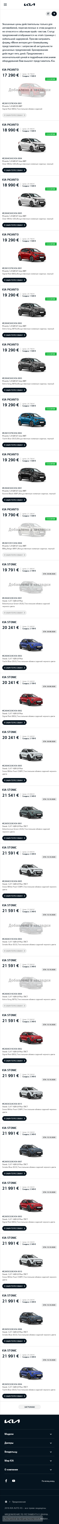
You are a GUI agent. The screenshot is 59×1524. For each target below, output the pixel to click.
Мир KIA (9, 1460)
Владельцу (11, 1451)
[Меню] (5, 5)
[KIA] (29, 4)
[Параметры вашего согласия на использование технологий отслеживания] (22, 1519)
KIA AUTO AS (6, 1501)
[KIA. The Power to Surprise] (12, 1421)
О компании (11, 1469)
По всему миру (48, 1481)
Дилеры (9, 1442)
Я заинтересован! (13, 115)
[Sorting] (48, 13)
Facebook (6, 1480)
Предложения (19, 1501)
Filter (54, 13)
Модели (9, 1433)
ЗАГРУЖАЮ (29, 1407)
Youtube (13, 1480)
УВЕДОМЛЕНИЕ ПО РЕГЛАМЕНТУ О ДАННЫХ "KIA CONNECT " (27, 1514)
